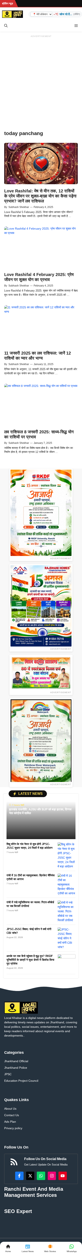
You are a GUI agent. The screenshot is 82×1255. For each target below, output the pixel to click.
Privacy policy (13, 1128)
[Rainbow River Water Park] (41, 740)
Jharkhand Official (16, 1061)
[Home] (8, 1248)
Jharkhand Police (15, 1067)
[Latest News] (27, 1248)
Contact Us (11, 1115)
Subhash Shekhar (18, 207)
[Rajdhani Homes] (41, 606)
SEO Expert (18, 1211)
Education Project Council (21, 1080)
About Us (10, 1108)
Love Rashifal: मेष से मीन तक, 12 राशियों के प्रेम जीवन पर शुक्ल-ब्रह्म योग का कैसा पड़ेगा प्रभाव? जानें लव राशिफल (40, 196)
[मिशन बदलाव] (41, 673)
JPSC (8, 1074)
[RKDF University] (41, 513)
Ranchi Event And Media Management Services (33, 1192)
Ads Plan (10, 1121)
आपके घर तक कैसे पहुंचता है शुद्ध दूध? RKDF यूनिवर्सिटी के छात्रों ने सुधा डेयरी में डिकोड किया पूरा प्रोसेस (30, 959)
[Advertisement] (41, 80)
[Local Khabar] (12, 14)
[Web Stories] (50, 1248)
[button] (6, 26)
